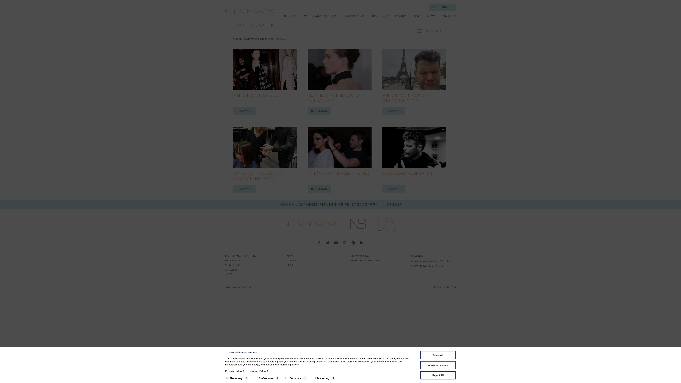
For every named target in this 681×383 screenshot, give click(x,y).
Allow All (438, 355)
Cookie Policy (259, 371)
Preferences (266, 378)
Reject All (438, 375)
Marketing (323, 378)
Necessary (236, 378)
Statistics (295, 378)
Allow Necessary (438, 365)
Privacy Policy (234, 371)
